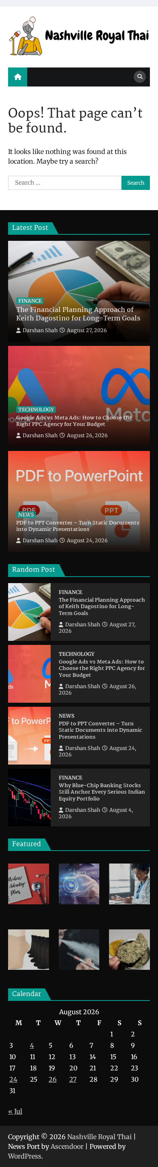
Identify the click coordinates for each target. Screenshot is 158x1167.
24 (13, 1079)
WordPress (24, 1156)
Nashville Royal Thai (99, 1137)
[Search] (140, 77)
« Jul (15, 1111)
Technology (36, 410)
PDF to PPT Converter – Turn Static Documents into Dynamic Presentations (77, 526)
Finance (30, 301)
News (26, 515)
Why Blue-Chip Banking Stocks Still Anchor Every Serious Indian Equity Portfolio (102, 793)
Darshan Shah (40, 330)
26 (53, 1079)
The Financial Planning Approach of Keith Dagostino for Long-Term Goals (78, 314)
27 (73, 1079)
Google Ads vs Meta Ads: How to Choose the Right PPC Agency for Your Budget (74, 421)
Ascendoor (67, 1146)
